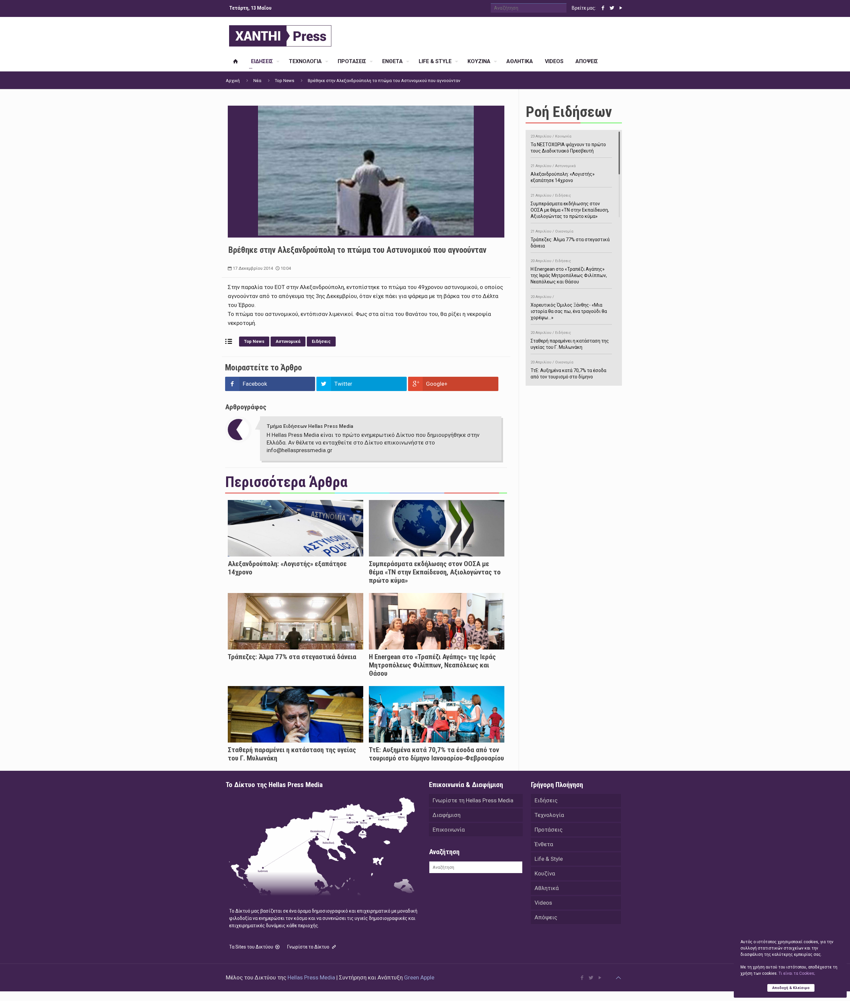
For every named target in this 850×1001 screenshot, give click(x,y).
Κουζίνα (545, 873)
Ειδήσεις (321, 341)
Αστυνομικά (288, 341)
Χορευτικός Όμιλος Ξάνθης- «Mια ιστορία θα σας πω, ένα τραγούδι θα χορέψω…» (569, 307)
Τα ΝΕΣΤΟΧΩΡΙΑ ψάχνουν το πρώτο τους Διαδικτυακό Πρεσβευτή (568, 143)
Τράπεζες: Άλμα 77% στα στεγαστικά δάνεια (292, 657)
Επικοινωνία (449, 829)
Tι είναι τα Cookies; (797, 973)
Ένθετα (544, 844)
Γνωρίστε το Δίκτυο (308, 947)
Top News (284, 80)
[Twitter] (611, 8)
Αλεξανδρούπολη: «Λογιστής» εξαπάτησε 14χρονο (563, 173)
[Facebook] (602, 8)
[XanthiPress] (280, 34)
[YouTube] (620, 8)
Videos (543, 902)
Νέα (257, 80)
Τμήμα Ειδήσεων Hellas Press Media (310, 426)
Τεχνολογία (549, 815)
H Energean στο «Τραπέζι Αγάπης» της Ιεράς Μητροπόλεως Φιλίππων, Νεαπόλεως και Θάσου (432, 665)
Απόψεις (546, 917)
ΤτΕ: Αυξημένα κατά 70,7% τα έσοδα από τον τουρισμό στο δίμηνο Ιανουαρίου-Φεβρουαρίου (436, 754)
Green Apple (419, 977)
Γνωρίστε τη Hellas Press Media (473, 800)
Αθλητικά (547, 888)
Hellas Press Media (311, 977)
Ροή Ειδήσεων (569, 112)
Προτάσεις (548, 829)
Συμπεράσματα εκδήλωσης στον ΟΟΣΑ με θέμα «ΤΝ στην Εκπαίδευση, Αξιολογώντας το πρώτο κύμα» (435, 572)
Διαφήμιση (447, 815)
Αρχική (233, 80)
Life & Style (549, 858)
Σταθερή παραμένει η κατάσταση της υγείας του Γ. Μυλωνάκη (570, 340)
